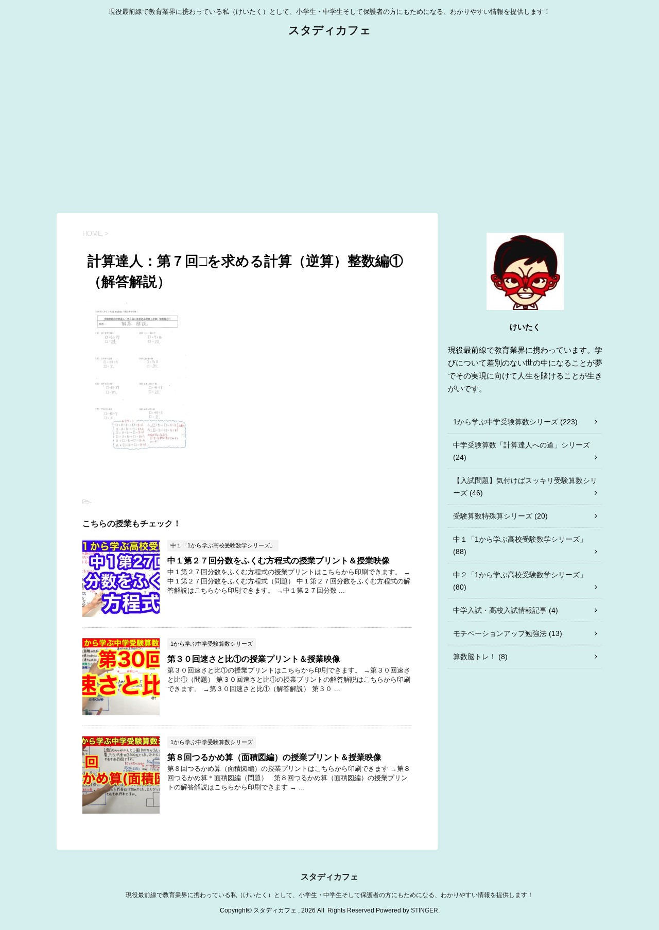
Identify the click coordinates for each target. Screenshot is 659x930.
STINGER (424, 910)
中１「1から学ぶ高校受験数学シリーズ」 (520, 539)
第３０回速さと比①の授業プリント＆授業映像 (253, 659)
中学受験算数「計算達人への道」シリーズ (521, 445)
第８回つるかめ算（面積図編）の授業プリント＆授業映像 (274, 757)
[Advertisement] (329, 126)
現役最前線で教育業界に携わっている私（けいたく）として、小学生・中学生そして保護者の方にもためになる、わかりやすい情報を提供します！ (329, 895)
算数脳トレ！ (474, 656)
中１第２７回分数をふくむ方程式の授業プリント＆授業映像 (278, 560)
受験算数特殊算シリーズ (492, 516)
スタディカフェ (329, 30)
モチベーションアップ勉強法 (500, 633)
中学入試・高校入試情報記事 (500, 610)
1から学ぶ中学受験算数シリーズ (505, 422)
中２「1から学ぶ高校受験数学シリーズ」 (520, 575)
